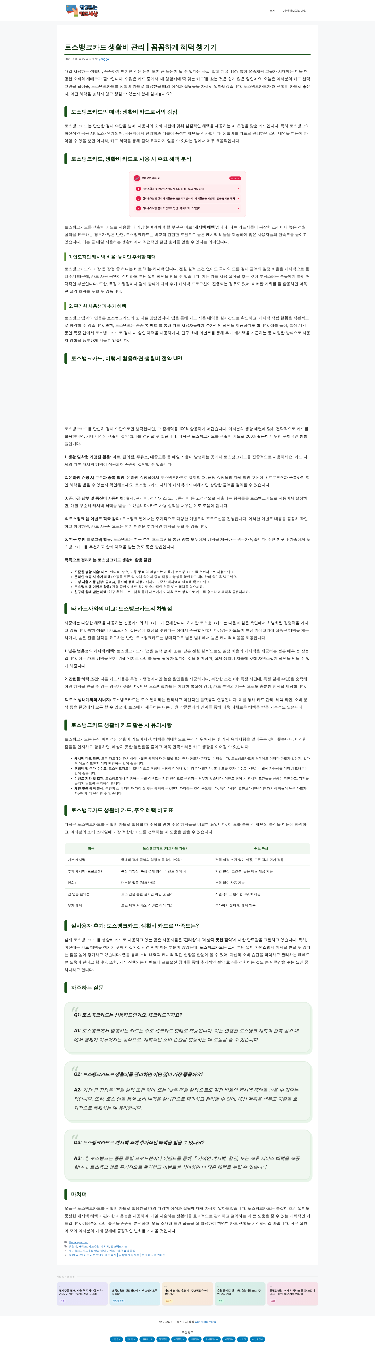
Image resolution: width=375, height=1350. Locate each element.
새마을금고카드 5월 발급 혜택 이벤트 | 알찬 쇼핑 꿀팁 (102, 1250)
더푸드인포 (147, 1339)
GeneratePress (205, 1322)
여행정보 (195, 1339)
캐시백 (105, 1246)
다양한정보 (257, 1339)
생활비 (73, 1246)
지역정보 (229, 1339)
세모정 (242, 1339)
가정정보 (116, 1339)
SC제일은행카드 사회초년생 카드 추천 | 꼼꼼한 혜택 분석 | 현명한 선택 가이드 (117, 1255)
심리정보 (131, 1339)
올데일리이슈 (211, 1339)
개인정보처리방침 (295, 11)
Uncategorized (78, 1242)
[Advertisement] (187, 396)
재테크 (83, 1246)
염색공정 (163, 1339)
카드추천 (93, 1246)
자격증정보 (179, 1339)
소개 (272, 11)
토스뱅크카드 (119, 1246)
